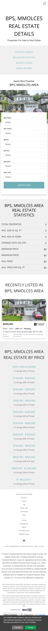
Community (24, 511)
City (24, 504)
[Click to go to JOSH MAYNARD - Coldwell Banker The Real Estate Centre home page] (8, 3)
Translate (41, 614)
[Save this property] (43, 302)
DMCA (24, 527)
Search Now (24, 185)
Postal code (24, 508)
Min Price (7, 118)
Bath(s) (6, 151)
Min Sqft (7, 161)
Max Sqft (7, 172)
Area (24, 515)
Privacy (24, 520)
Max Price (8, 129)
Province (24, 498)
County (24, 501)
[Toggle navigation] (44, 3)
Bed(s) (6, 140)
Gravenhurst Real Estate (24, 494)
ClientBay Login (24, 530)
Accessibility (24, 524)
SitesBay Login (24, 534)
